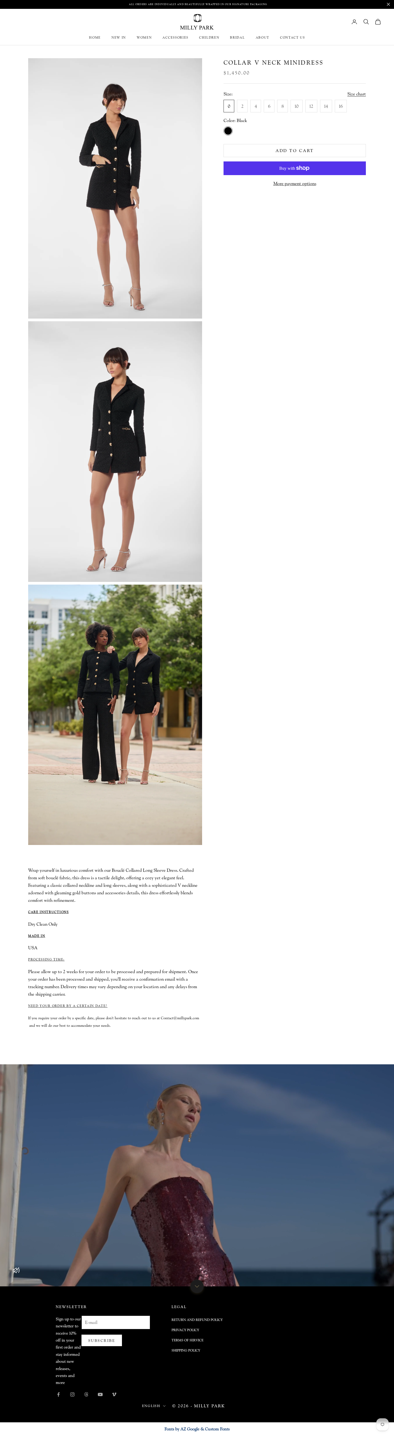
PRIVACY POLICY (185, 1330)
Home (95, 37)
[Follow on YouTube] (100, 1394)
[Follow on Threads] (86, 1394)
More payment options (294, 183)
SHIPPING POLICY (186, 1350)
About (262, 37)
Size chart (356, 94)
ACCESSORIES (175, 37)
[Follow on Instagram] (72, 1394)
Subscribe (101, 1340)
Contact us (292, 37)
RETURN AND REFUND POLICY (197, 1320)
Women (144, 37)
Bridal (237, 37)
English (151, 1406)
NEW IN (118, 37)
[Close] (388, 4)
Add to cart (295, 150)
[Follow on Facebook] (58, 1394)
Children (209, 37)
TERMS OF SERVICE (187, 1340)
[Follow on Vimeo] (114, 1394)
